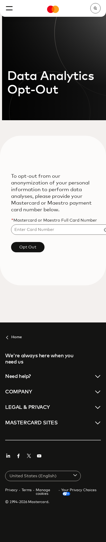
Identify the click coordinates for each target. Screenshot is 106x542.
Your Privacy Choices (78, 490)
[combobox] (43, 476)
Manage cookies (43, 492)
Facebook (18, 456)
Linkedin (8, 456)
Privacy (11, 490)
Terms (27, 490)
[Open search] (95, 8)
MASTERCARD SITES (31, 422)
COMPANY (18, 391)
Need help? (18, 376)
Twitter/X (29, 456)
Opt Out (27, 247)
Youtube (39, 456)
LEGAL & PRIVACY (27, 407)
